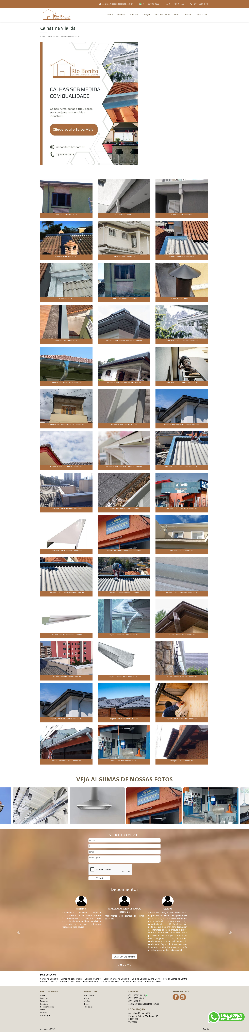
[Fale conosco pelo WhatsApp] (226, 1017)
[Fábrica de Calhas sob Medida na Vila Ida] (181, 576)
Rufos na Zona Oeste (70, 981)
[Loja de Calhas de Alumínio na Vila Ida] (66, 618)
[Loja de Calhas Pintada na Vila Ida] (124, 702)
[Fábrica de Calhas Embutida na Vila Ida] (66, 534)
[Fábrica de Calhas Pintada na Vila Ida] (124, 576)
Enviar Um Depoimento (124, 956)
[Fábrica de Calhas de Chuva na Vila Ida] (66, 492)
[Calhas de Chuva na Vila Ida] (124, 198)
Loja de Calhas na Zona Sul (116, 978)
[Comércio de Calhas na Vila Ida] (124, 408)
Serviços (146, 14)
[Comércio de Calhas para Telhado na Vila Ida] (181, 408)
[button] (18, 932)
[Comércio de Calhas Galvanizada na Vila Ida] (66, 408)
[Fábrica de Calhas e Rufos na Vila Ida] (124, 492)
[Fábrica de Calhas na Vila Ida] (181, 534)
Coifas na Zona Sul (110, 981)
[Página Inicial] (89, 103)
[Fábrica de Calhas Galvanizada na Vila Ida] (124, 534)
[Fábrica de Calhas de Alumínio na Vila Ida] (181, 450)
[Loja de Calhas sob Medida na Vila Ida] (181, 702)
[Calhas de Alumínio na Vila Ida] (66, 198)
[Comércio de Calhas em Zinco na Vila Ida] (124, 366)
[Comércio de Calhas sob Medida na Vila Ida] (124, 450)
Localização (201, 14)
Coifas (87, 1001)
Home (110, 14)
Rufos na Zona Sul (48, 981)
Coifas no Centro (153, 981)
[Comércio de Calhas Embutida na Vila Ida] (181, 366)
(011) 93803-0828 (151, 3)
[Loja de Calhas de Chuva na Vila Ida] (124, 618)
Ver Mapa (132, 1021)
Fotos (177, 14)
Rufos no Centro (91, 981)
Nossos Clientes (162, 14)
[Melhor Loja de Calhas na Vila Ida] (124, 744)
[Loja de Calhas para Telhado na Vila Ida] (66, 702)
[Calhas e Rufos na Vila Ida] (181, 198)
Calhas (87, 998)
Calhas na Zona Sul (49, 978)
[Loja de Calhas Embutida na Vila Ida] (124, 660)
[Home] (56, 14)
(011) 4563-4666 (176, 3)
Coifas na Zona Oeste (132, 981)
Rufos (86, 1004)
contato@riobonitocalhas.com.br (117, 3)
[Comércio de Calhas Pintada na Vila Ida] (66, 450)
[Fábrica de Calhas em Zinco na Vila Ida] (181, 492)
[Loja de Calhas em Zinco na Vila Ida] (66, 660)
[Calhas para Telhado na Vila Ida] (124, 282)
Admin (206, 1029)
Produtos (134, 14)
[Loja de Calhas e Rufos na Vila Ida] (181, 618)
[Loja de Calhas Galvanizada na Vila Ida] (181, 660)
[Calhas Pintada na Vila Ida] (181, 282)
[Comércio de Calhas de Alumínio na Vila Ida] (124, 324)
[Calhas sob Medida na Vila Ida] (66, 324)
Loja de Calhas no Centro (175, 978)
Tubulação (89, 1006)
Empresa (121, 14)
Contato (188, 14)
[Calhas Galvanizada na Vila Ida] (181, 240)
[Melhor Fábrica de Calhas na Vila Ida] (66, 744)
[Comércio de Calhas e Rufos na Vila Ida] (66, 366)
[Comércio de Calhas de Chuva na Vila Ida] (181, 324)
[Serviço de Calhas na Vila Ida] (181, 744)
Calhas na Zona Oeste (56, 36)
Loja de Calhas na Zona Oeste (146, 978)
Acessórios (89, 995)
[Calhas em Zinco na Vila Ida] (66, 240)
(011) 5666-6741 (201, 3)
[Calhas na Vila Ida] (66, 282)
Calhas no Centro (93, 978)
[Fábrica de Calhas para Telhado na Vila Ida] (66, 576)
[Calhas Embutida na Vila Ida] (124, 240)
